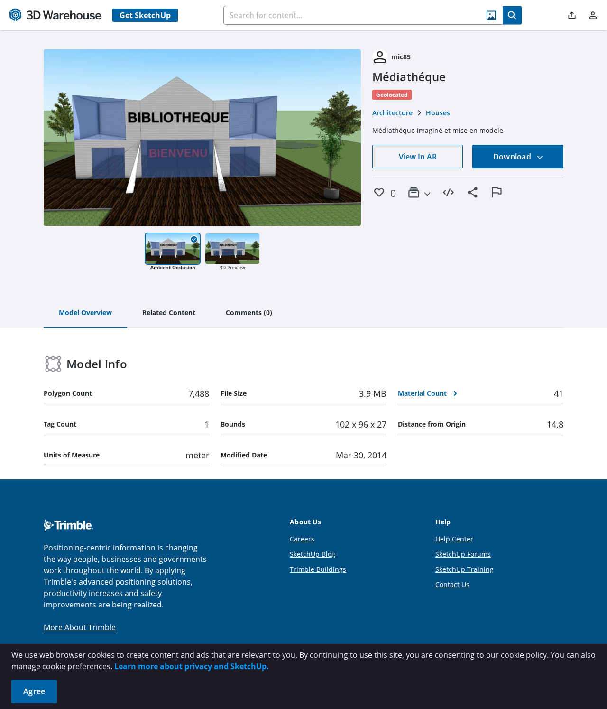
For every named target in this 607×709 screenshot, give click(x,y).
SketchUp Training (464, 569)
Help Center (454, 538)
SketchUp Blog (312, 554)
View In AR (418, 156)
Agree (34, 691)
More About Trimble (80, 627)
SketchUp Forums (463, 554)
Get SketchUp (145, 15)
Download (513, 156)
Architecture (392, 112)
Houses (438, 112)
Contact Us (452, 584)
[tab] (85, 313)
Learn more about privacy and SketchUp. (191, 666)
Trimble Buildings (318, 569)
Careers (302, 538)
